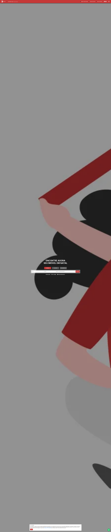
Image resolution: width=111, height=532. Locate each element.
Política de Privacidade (47, 527)
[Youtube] (106, 1)
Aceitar (31, 529)
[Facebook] (104, 1)
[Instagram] (105, 1)
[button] (12, 1)
